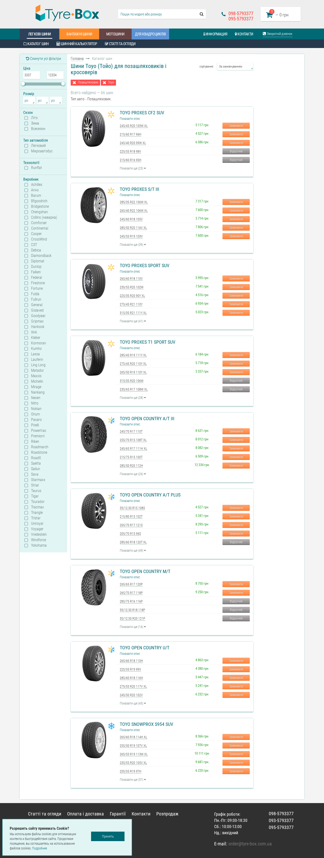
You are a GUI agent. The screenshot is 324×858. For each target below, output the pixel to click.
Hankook (37, 327)
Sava (34, 474)
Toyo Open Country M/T (145, 571)
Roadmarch (39, 447)
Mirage (36, 387)
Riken (35, 441)
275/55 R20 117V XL (133, 686)
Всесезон (38, 129)
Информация (216, 34)
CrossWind (39, 239)
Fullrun (36, 299)
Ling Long (38, 365)
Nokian (36, 409)
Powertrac (38, 431)
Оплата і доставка (85, 814)
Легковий (38, 146)
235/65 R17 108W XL (134, 389)
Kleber (35, 338)
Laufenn (37, 359)
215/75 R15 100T (131, 457)
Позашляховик (88, 82)
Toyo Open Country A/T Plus (150, 495)
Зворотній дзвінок (279, 34)
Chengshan (39, 212)
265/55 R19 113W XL (134, 754)
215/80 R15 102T (131, 516)
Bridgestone (40, 206)
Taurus (36, 491)
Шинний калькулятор (78, 44)
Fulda (35, 294)
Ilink (34, 332)
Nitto (34, 403)
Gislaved (37, 310)
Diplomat (37, 261)
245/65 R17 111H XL (133, 448)
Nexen (35, 398)
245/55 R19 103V (131, 236)
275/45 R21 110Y (131, 304)
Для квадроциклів (150, 34)
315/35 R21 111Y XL (133, 313)
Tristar (36, 518)
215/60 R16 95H (130, 160)
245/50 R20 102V (131, 695)
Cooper (36, 234)
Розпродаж (167, 814)
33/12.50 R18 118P (132, 610)
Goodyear (38, 316)
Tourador (38, 502)
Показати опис (130, 119)
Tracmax (37, 507)
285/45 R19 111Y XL (133, 355)
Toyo (111, 82)
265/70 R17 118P (131, 593)
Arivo (35, 190)
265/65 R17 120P (131, 584)
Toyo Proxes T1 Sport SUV (147, 342)
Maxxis (36, 376)
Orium (35, 414)
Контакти (245, 34)
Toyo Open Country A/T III (147, 418)
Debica (36, 250)
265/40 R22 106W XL (134, 210)
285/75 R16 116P (131, 601)
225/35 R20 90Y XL (132, 296)
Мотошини (115, 34)
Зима (35, 123)
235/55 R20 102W (131, 287)
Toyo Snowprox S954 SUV (146, 724)
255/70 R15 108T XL (133, 440)
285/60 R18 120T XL (133, 542)
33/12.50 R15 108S (132, 508)
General (36, 305)
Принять (108, 836)
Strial (35, 485)
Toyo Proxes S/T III (139, 189)
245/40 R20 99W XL (133, 143)
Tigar (35, 496)
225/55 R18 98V (130, 151)
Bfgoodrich (39, 201)
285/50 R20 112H (131, 466)
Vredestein (39, 534)
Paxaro (36, 420)
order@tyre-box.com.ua (250, 844)
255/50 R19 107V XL (133, 745)
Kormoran (38, 343)
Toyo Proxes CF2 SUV (142, 113)
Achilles (36, 185)
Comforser (39, 223)
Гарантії (118, 814)
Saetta (36, 463)
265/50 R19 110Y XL (133, 372)
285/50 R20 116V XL (133, 228)
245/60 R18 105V (131, 219)
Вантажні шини (79, 34)
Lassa (35, 354)
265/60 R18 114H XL (133, 737)
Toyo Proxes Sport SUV (144, 265)
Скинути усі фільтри (45, 58)
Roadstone (39, 452)
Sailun (35, 469)
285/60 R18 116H (131, 678)
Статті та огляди (121, 44)
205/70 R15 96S (130, 533)
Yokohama (39, 545)
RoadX (36, 458)
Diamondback (41, 256)
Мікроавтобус (42, 151)
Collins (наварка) (44, 217)
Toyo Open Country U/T (144, 648)
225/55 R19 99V (130, 669)
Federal (36, 277)
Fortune (37, 288)
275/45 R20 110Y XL (133, 364)
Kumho (36, 349)
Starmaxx (38, 480)
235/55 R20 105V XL (133, 763)
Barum (36, 195)
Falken (36, 272)
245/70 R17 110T (131, 431)
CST (34, 245)
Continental (39, 228)
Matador (37, 370)
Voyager (37, 529)
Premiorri (38, 436)
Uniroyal (37, 523)
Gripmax (37, 321)
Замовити (236, 125)
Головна (77, 58)
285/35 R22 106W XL (134, 202)
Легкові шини (39, 34)
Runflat (36, 168)
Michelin (37, 381)
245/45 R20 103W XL (134, 126)
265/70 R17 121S (131, 525)
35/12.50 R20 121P (132, 618)
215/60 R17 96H (130, 134)
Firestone (38, 283)
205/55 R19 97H (130, 771)
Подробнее (39, 848)
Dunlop (36, 267)
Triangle (37, 513)
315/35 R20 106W (131, 381)
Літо (34, 118)
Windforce (38, 540)
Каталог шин (38, 44)
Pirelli (35, 425)
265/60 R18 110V (131, 278)
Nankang (38, 392)
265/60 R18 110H (131, 661)
